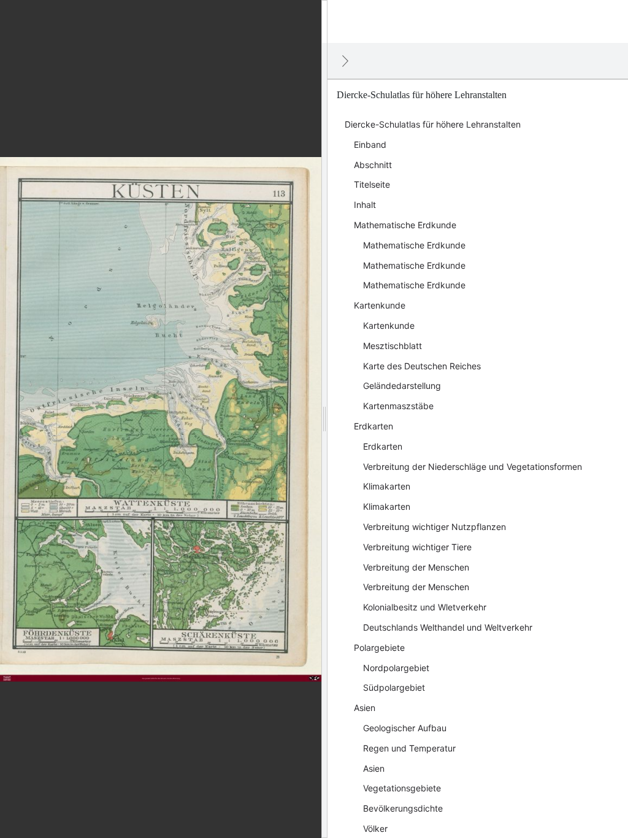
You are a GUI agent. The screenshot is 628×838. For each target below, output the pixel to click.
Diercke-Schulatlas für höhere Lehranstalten (433, 124)
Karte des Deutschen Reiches (422, 366)
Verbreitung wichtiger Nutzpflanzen (434, 526)
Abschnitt (373, 165)
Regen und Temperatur (409, 748)
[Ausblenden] (345, 60)
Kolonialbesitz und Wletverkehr (424, 607)
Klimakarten (386, 486)
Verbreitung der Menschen (416, 567)
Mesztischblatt (392, 345)
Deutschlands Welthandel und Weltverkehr (447, 627)
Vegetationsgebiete (402, 788)
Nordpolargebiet (396, 668)
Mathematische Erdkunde (405, 225)
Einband (370, 144)
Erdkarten (373, 426)
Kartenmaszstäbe (398, 406)
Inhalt (365, 204)
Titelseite (372, 184)
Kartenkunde (379, 305)
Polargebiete (379, 647)
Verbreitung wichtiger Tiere (417, 547)
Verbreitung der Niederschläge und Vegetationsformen (472, 466)
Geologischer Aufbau (404, 728)
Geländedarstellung (402, 385)
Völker (375, 828)
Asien (364, 707)
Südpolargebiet (394, 687)
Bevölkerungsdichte (403, 808)
